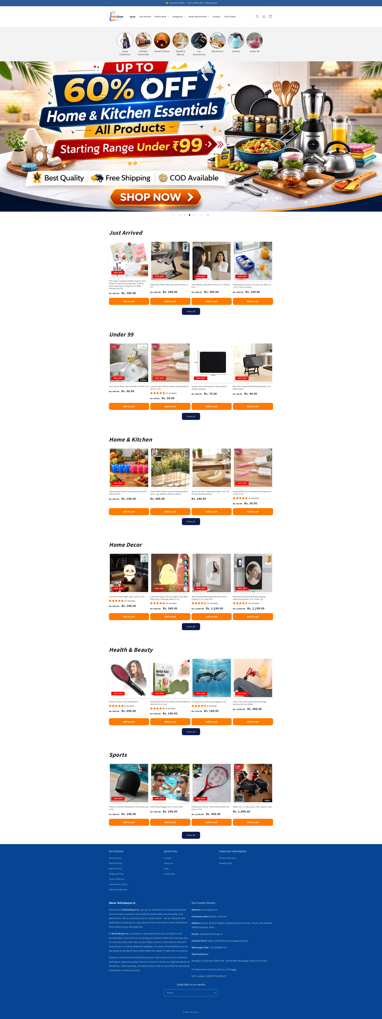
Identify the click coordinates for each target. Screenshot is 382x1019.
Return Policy (115, 868)
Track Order (169, 873)
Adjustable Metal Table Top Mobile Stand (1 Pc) (169, 286)
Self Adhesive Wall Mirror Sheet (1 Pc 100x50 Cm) (211, 286)
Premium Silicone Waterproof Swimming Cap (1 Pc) (129, 808)
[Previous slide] (173, 215)
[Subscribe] (214, 992)
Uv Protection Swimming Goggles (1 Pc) (209, 702)
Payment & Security (118, 889)
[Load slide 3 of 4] (189, 215)
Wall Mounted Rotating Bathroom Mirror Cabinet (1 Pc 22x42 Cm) (209, 598)
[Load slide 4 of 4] (194, 215)
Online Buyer (194, 1012)
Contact (168, 858)
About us (168, 863)
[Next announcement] (272, 3)
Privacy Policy (115, 858)
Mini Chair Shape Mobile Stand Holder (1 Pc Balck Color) (252, 387)
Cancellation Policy (118, 884)
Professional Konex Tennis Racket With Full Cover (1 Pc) (210, 808)
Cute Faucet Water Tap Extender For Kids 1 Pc (129, 386)
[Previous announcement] (110, 3)
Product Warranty (227, 858)
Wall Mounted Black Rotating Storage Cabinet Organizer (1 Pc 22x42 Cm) (249, 598)
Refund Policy (115, 863)
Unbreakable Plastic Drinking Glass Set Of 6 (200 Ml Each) (128, 492)
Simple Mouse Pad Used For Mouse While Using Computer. (209, 387)
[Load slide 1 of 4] (180, 215)
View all (191, 311)
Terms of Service (117, 879)
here (233, 969)
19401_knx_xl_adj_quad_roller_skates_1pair (252, 807)
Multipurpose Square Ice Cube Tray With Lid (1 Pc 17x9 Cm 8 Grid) (252, 286)
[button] (162, 16)
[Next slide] (201, 215)
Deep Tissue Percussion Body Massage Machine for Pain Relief (249, 703)
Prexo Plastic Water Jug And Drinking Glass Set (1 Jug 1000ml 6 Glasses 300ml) (169, 492)
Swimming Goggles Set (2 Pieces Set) (166, 807)
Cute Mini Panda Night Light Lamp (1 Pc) (126, 597)
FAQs (166, 868)
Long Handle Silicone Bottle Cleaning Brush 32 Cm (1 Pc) (169, 387)
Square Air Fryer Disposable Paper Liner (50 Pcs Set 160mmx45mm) (210, 492)
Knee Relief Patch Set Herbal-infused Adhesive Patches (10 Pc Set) (170, 703)
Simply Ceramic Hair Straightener (123, 702)
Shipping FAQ (225, 863)
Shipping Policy (116, 873)
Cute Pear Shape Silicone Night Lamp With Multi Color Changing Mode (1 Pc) (169, 598)
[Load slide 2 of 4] (185, 215)
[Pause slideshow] (208, 215)
